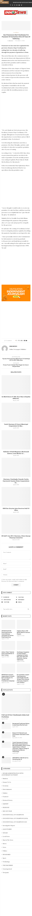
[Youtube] (19, 5)
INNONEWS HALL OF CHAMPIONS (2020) (15, 818)
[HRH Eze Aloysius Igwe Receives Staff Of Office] (16, 496)
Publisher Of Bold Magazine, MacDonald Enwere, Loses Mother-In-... (16, 452)
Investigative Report (9, 825)
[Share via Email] (26, 340)
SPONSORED (6, 854)
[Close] (2, 2)
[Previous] (10, 2)
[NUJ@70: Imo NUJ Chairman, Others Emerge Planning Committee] (16, 524)
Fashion (5, 793)
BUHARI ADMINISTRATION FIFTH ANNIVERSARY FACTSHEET (12, 774)
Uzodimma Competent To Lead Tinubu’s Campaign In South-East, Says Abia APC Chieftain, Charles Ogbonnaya (23, 655)
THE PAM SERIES (8, 865)
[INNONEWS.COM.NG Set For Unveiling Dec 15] (6, 760)
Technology (6, 861)
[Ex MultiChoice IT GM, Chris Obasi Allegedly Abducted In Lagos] (16, 385)
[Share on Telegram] (24, 340)
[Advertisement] (16, 111)
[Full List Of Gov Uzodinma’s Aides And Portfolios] (16, 703)
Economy (5, 786)
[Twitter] (12, 5)
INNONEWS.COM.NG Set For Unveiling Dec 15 (20, 758)
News (4, 847)
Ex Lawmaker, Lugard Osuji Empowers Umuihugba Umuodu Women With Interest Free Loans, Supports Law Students (23, 678)
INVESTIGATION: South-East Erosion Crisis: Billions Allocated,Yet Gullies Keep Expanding (7, 634)
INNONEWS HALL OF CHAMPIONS (13, 814)
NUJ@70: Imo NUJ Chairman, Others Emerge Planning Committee (16, 536)
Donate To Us (7, 782)
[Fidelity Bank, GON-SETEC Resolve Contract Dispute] (23, 624)
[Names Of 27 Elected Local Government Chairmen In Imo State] (6, 735)
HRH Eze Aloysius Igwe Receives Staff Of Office (16, 509)
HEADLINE (6, 807)
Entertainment (7, 789)
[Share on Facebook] (18, 340)
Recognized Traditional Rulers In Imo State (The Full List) (20, 724)
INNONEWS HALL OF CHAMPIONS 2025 (15, 822)
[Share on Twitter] (20, 340)
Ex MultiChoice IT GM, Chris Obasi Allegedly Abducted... (16, 397)
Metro (5, 843)
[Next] (11, 2)
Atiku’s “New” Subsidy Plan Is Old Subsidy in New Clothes (8, 653)
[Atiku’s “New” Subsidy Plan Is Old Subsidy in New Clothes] (8, 645)
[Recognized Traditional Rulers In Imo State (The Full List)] (6, 726)
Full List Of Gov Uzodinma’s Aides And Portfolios (15, 716)
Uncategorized (7, 869)
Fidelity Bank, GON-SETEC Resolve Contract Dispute (23, 632)
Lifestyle (5, 833)
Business (5, 778)
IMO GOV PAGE (7, 811)
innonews (11, 40)
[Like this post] (16, 340)
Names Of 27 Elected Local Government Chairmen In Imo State (20, 734)
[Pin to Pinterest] (21, 340)
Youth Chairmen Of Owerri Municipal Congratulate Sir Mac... (16, 425)
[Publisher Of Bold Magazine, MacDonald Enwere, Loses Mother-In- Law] (16, 440)
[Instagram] (14, 5)
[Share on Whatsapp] (23, 340)
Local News (6, 836)
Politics (5, 851)
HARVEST (5, 804)
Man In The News (8, 840)
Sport (4, 858)
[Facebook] (10, 5)
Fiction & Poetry (7, 800)
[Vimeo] (21, 5)
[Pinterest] (16, 5)
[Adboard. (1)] (16, 286)
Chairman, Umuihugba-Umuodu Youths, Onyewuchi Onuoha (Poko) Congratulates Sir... (16, 480)
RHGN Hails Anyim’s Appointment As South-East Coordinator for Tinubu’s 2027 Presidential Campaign (8, 677)
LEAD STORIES (7, 829)
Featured (5, 796)
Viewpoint (6, 872)
